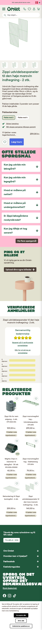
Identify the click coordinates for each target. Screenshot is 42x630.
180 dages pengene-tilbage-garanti (21, 127)
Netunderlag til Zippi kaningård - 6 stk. (11, 497)
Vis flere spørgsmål (26, 241)
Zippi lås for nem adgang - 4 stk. (11, 419)
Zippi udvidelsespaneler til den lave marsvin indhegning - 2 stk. (30, 500)
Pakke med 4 (22, 117)
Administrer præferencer (21, 626)
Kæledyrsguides (11, 566)
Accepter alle (21, 615)
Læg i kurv (16, 142)
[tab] (21, 166)
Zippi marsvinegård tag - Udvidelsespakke (31, 420)
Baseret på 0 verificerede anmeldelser (22, 343)
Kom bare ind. (10, 588)
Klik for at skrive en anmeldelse (23, 351)
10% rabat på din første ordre (21, 2)
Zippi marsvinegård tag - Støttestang (31, 461)
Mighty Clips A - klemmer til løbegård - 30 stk (11, 463)
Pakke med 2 (8, 117)
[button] (21, 566)
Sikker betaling (12, 124)
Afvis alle (21, 621)
